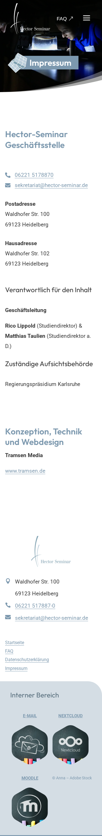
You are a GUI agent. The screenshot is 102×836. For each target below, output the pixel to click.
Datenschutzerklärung (27, 659)
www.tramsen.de (25, 471)
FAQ (62, 19)
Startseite (14, 642)
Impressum (16, 668)
